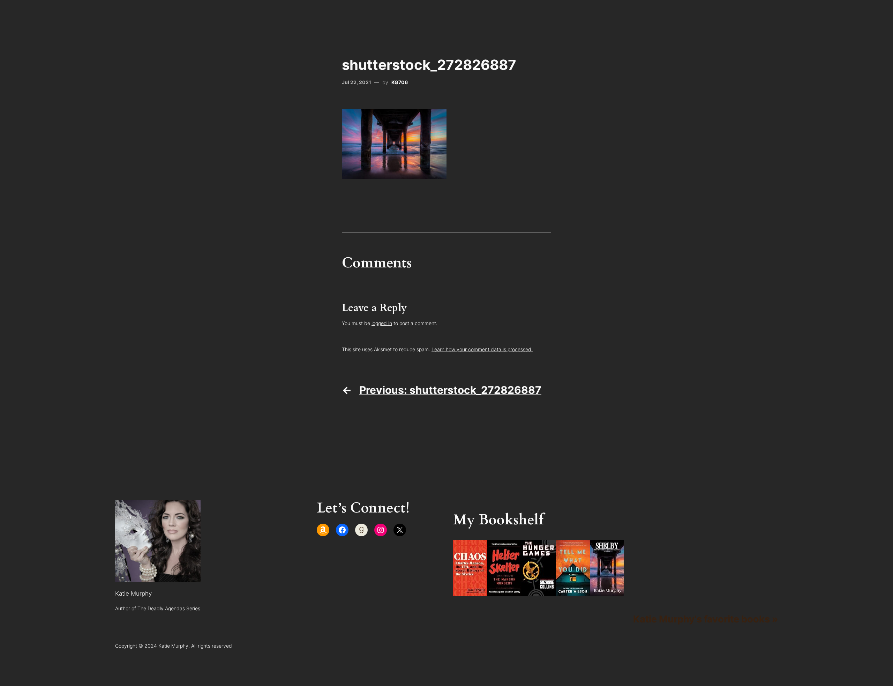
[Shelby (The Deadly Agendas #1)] (607, 592)
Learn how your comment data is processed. (482, 349)
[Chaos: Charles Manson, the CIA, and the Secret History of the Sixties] (470, 592)
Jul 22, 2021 (356, 82)
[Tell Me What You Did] (573, 592)
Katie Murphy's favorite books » (705, 619)
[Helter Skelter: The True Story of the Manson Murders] (504, 592)
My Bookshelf (498, 520)
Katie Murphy (133, 593)
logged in (382, 323)
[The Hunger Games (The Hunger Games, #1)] (538, 592)
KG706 (399, 82)
